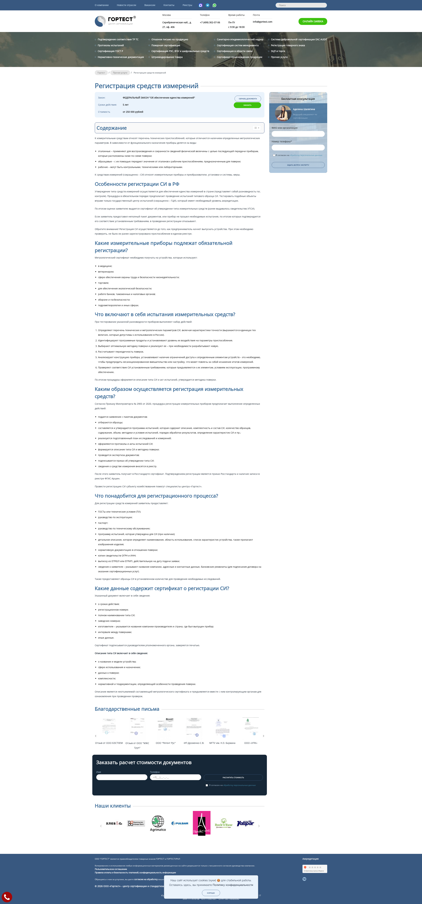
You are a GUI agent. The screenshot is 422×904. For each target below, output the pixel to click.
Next (258, 825)
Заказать (247, 105)
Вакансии (149, 5)
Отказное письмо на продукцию (169, 39)
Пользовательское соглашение (111, 869)
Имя (98, 772)
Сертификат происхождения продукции (239, 57)
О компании (102, 5)
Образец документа (248, 98)
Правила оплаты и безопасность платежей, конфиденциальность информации (135, 872)
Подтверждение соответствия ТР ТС (118, 39)
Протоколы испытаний (111, 45)
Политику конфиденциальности (233, 885)
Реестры (187, 5)
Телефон (155, 772)
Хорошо (211, 893)
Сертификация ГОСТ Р (110, 51)
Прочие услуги (279, 57)
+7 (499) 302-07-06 (210, 22)
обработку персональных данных (239, 785)
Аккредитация (310, 858)
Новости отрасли (126, 5)
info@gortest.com (262, 21)
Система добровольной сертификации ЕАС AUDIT (299, 39)
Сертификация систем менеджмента (238, 45)
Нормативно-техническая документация (121, 57)
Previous (100, 825)
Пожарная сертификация (165, 45)
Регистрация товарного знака (288, 45)
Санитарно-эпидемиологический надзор (240, 39)
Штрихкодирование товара (167, 57)
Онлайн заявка (313, 21)
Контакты (169, 5)
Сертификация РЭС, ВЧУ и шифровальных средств (180, 51)
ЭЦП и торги (278, 51)
